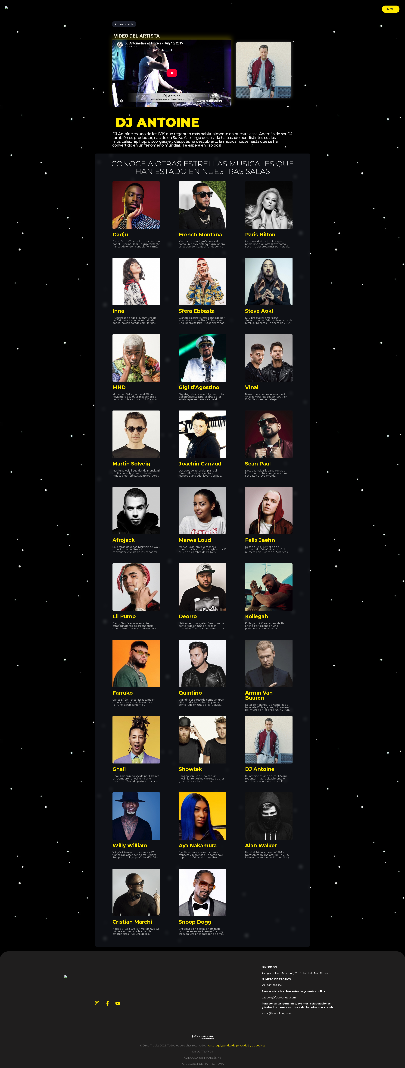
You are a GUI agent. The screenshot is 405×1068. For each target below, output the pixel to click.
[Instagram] (97, 1003)
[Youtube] (117, 1003)
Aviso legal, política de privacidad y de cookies (236, 1045)
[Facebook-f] (107, 1003)
